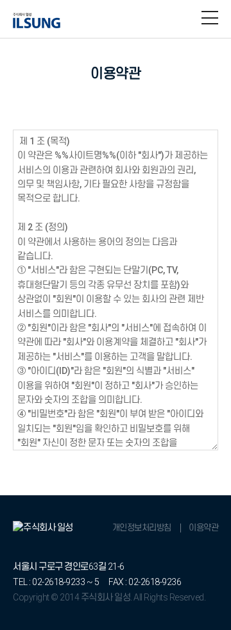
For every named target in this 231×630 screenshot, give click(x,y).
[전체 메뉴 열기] (209, 18)
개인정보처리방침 (141, 527)
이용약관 (203, 527)
